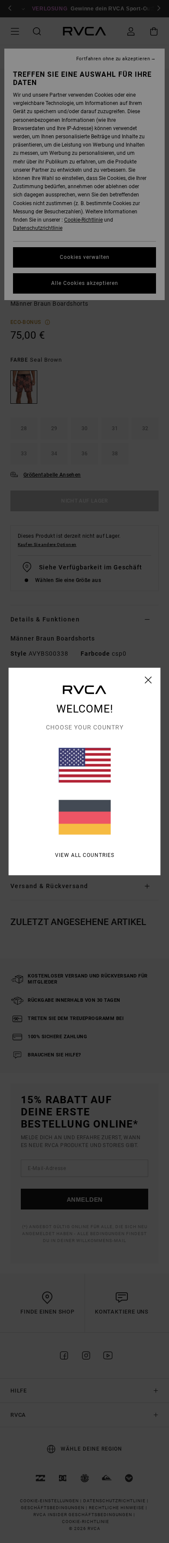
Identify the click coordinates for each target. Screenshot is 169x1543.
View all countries (84, 855)
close (148, 680)
